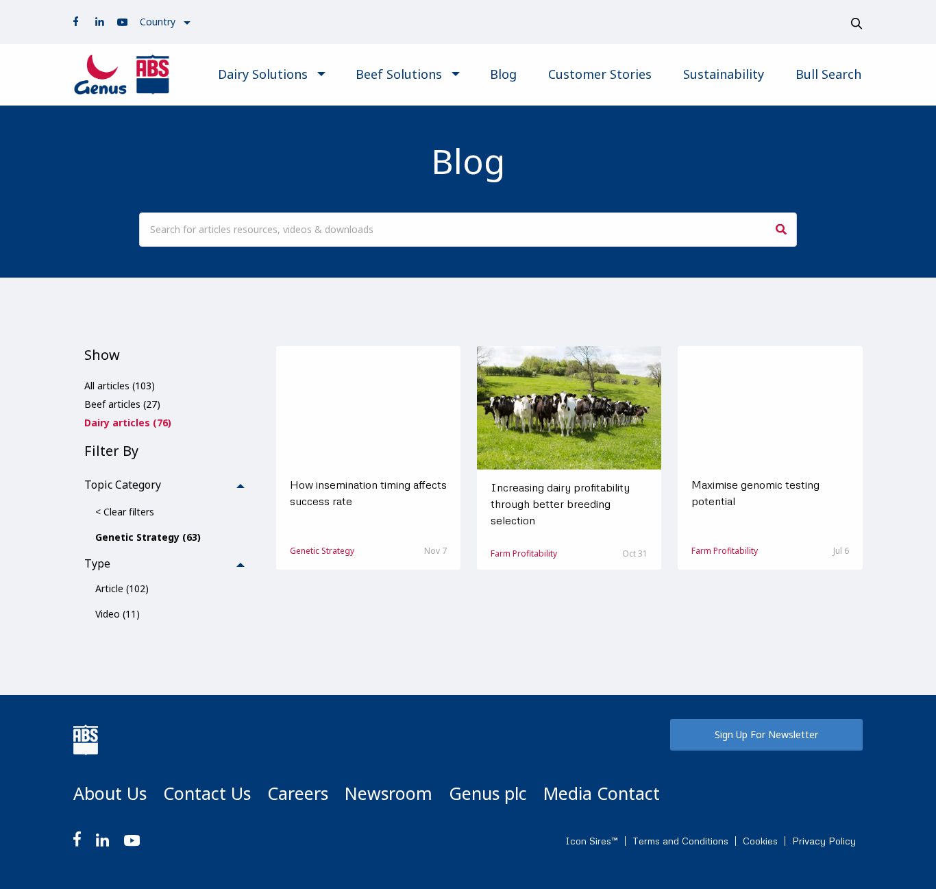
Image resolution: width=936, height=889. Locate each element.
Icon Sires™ (591, 841)
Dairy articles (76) (127, 422)
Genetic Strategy (322, 551)
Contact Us (207, 793)
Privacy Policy (824, 841)
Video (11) (117, 613)
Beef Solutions (399, 74)
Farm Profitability (524, 553)
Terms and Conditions (680, 841)
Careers (297, 793)
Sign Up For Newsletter (766, 734)
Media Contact (601, 793)
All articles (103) (119, 385)
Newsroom (388, 793)
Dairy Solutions (263, 74)
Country (157, 21)
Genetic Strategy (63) (148, 537)
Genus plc (488, 793)
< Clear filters (124, 511)
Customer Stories (600, 74)
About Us (110, 793)
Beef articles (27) (122, 404)
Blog (503, 74)
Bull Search (828, 74)
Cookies (760, 841)
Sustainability (723, 74)
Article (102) (122, 588)
